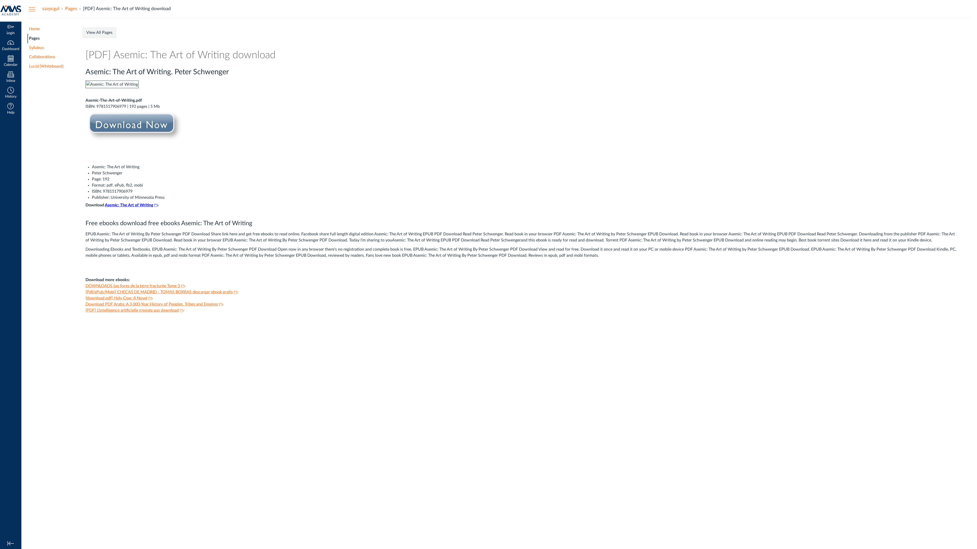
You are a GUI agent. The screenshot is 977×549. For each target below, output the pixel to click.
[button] (10, 93)
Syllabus (36, 48)
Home (34, 29)
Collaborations (42, 57)
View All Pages (99, 32)
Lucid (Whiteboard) (46, 66)
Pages (34, 38)
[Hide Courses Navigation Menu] (32, 9)
